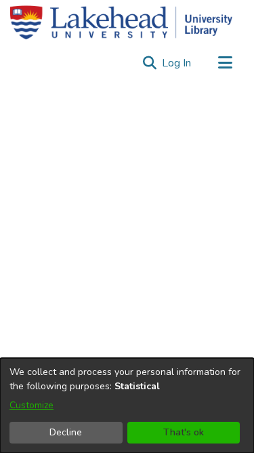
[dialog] (127, 405)
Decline (65, 432)
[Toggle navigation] (225, 63)
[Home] (121, 22)
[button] (149, 63)
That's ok (183, 432)
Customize (31, 405)
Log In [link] (177, 63)
